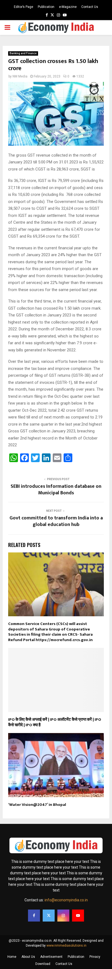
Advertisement (51, 957)
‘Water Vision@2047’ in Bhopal (37, 804)
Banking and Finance (23, 53)
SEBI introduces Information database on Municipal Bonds (56, 489)
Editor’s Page (23, 7)
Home (11, 957)
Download (42, 964)
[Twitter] (49, 916)
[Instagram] (63, 916)
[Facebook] (34, 916)
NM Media (20, 76)
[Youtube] (78, 916)
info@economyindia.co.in (66, 900)
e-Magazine (68, 7)
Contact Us (89, 7)
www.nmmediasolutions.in (66, 945)
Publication (46, 7)
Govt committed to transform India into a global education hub (56, 521)
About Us (28, 957)
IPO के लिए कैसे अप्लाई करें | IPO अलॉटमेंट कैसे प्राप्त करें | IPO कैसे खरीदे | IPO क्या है (54, 722)
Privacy (94, 957)
